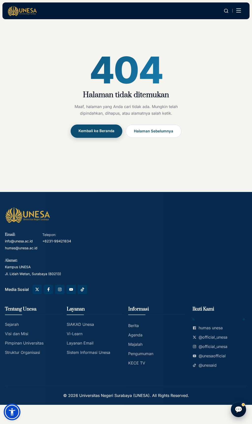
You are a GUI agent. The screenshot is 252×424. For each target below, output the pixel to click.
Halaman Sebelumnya (153, 131)
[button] (12, 412)
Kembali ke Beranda (96, 130)
